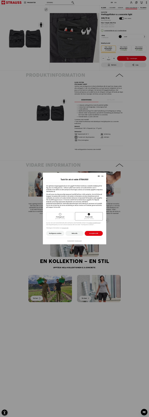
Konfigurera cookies (55, 233)
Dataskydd (65, 228)
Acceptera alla (93, 233)
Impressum (78, 241)
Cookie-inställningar (94, 223)
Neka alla (74, 233)
